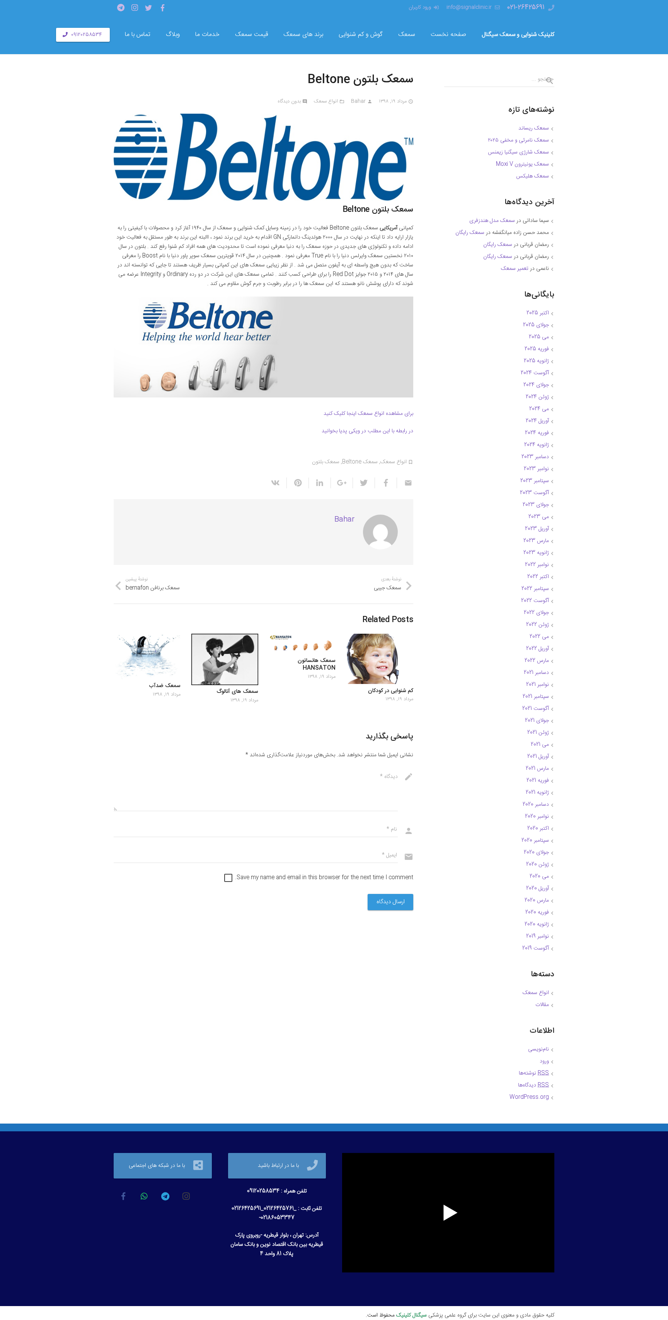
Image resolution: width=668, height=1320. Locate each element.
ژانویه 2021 (537, 792)
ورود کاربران (420, 7)
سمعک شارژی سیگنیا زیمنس (518, 152)
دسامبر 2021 (536, 672)
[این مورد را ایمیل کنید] (405, 483)
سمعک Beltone (360, 462)
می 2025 (539, 337)
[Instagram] (134, 8)
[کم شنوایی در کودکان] (379, 659)
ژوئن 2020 (537, 864)
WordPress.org (529, 1097)
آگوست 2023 (534, 493)
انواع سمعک (326, 101)
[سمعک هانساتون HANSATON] (302, 644)
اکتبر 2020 (538, 828)
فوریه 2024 (537, 433)
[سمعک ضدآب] (147, 656)
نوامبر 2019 (537, 936)
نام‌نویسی (538, 1049)
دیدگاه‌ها (533, 1085)
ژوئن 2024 (537, 397)
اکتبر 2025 (538, 313)
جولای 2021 (537, 720)
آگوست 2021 (535, 708)
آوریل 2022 (537, 648)
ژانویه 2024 (536, 445)
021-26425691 (525, 7)
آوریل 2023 (537, 529)
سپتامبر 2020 (535, 840)
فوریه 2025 (537, 349)
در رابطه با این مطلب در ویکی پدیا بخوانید (367, 431)
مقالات (542, 1005)
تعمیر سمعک (514, 268)
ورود (544, 1061)
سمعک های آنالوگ (237, 691)
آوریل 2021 (538, 756)
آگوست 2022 (535, 600)
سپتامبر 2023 (534, 481)
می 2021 (540, 744)
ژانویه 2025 (536, 361)
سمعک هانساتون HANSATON (317, 664)
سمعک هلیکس (532, 176)
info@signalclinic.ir (469, 7)
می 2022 (539, 636)
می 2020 (539, 876)
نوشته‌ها (534, 1073)
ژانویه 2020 (537, 924)
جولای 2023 (536, 505)
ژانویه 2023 (536, 553)
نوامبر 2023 (536, 469)
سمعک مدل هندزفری (492, 220)
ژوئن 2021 (538, 732)
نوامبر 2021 (537, 684)
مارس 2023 (536, 541)
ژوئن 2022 (537, 624)
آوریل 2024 (537, 421)
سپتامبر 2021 (536, 696)
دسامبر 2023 (535, 457)
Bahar (358, 101)
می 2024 (539, 409)
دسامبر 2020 (536, 804)
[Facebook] (162, 8)
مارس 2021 (537, 768)
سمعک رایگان (469, 232)
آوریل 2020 (537, 888)
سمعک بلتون (325, 462)
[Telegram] (121, 8)
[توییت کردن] (364, 483)
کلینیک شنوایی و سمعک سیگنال (518, 34)
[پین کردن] (297, 483)
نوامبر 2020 (537, 816)
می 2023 (538, 517)
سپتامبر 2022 (535, 588)
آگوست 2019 (535, 948)
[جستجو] (546, 81)
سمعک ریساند (533, 128)
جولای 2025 (536, 325)
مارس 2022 (537, 660)
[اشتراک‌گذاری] (386, 483)
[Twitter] (148, 8)
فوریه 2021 (538, 780)
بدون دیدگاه (289, 101)
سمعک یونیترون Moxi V (522, 164)
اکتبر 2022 (538, 577)
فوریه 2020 (537, 912)
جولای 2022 (536, 612)
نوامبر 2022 (537, 565)
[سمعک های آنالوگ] (224, 659)
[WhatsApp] (144, 1196)
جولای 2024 (536, 385)
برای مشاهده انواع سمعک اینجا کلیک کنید (368, 413)
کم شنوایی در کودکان (390, 691)
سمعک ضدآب (165, 686)
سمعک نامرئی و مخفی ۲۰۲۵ (518, 140)
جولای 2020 (536, 852)
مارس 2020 (537, 900)
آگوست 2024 (535, 373)
